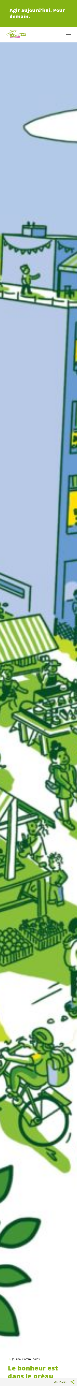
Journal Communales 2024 (27, 1359)
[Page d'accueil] (16, 34)
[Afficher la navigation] (68, 34)
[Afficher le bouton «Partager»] (73, 1382)
